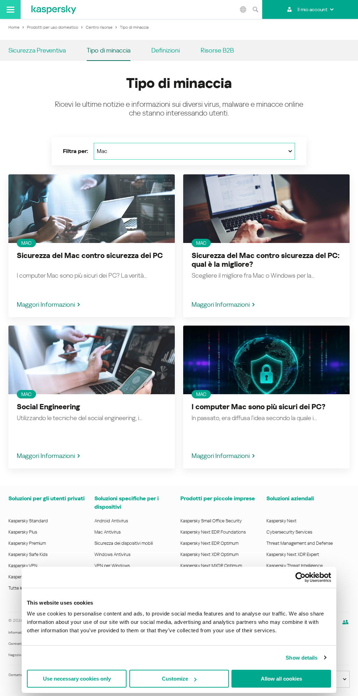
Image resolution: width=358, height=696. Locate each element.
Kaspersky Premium (27, 543)
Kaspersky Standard (28, 520)
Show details (301, 658)
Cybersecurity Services (289, 532)
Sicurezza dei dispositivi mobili (123, 543)
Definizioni (165, 50)
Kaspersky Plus (22, 532)
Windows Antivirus (112, 554)
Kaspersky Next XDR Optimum (209, 554)
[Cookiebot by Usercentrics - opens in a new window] (300, 577)
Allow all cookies (281, 679)
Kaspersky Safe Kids (28, 554)
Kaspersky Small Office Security (211, 520)
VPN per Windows (112, 565)
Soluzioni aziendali (290, 498)
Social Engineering (48, 407)
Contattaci (16, 675)
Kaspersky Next (281, 520)
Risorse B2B (217, 50)
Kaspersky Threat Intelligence (294, 565)
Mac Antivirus (107, 532)
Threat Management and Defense (299, 543)
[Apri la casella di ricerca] (255, 9)
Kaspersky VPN (22, 565)
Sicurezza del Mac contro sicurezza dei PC (90, 255)
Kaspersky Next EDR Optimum (209, 543)
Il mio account (312, 9)
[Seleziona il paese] (243, 9)
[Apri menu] (10, 9)
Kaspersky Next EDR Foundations (213, 532)
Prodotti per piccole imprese (217, 498)
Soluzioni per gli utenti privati (46, 498)
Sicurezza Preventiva (37, 50)
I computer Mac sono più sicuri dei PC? (258, 407)
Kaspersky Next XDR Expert (292, 554)
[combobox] (194, 151)
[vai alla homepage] (54, 9)
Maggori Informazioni (46, 304)
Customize (175, 679)
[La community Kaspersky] (345, 622)
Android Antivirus (111, 520)
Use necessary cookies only (77, 679)
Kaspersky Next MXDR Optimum (211, 565)
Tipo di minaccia (108, 50)
